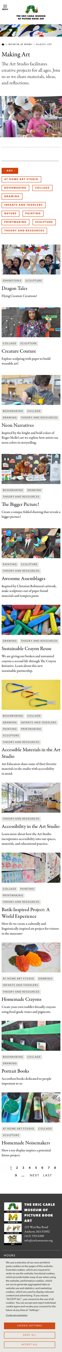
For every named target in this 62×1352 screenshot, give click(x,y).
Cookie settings (29, 1326)
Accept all (29, 1344)
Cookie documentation (17, 1315)
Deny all (29, 1335)
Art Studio (30, 826)
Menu (5, 9)
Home (3, 44)
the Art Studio (31, 753)
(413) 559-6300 (34, 1236)
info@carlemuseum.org (38, 1240)
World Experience (26, 913)
